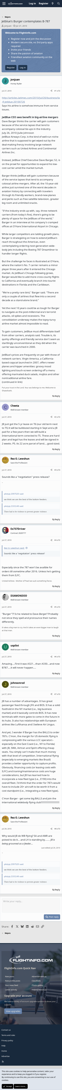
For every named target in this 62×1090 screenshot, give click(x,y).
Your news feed (11, 985)
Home (4, 1051)
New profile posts (12, 980)
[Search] (58, 3)
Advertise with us (39, 976)
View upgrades (13, 1011)
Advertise (5, 1056)
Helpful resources (39, 989)
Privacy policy (7, 1040)
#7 (55, 694)
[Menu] (4, 3)
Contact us (6, 1030)
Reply (57, 396)
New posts (9, 976)
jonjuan (8, 25)
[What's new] (53, 3)
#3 (55, 470)
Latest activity (11, 989)
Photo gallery (37, 985)
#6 (55, 656)
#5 (55, 607)
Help (3, 1045)
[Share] (51, 91)
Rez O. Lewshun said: (14, 548)
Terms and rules (8, 1035)
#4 (55, 540)
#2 (55, 417)
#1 (55, 90)
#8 (55, 828)
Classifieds (36, 980)
